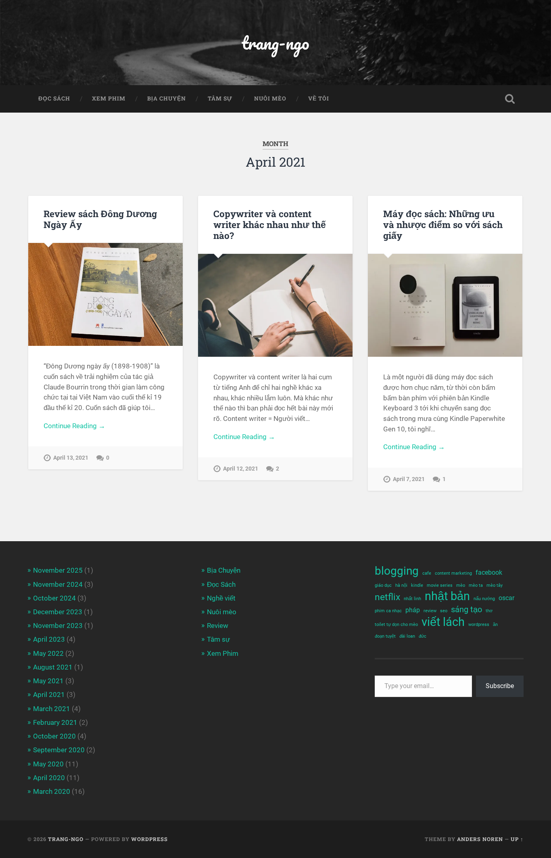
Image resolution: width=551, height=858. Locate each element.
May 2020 (48, 764)
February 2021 (55, 722)
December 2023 (57, 612)
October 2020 (54, 736)
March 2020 (51, 791)
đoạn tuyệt (385, 636)
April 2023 (49, 639)
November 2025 (58, 570)
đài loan (407, 636)
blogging (397, 570)
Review (217, 626)
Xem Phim (108, 98)
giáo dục (383, 585)
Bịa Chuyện (166, 98)
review (430, 610)
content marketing (453, 573)
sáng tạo (466, 609)
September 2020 (59, 750)
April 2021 (49, 695)
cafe (426, 573)
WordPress (149, 839)
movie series (440, 585)
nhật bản (447, 596)
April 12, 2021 (240, 468)
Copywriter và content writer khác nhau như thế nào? (269, 224)
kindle (417, 585)
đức (422, 636)
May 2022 (48, 653)
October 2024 (54, 598)
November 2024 (58, 584)
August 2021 (53, 667)
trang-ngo (275, 42)
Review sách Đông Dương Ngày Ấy (100, 218)
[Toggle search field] (510, 99)
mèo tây (494, 585)
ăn (495, 624)
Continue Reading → (74, 426)
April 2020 (49, 778)
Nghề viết (221, 598)
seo (443, 610)
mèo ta (476, 585)
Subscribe (500, 686)
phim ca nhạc (388, 610)
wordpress (478, 624)
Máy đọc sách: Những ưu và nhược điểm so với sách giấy (443, 224)
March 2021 (51, 709)
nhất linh (412, 598)
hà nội (401, 585)
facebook (489, 572)
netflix (387, 597)
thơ (489, 610)
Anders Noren (480, 839)
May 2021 (48, 681)
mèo (460, 585)
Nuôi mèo (270, 98)
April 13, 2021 (70, 457)
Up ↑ (517, 839)
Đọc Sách (54, 98)
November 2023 (58, 626)
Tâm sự (220, 98)
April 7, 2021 (409, 479)
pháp (412, 610)
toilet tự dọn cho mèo (396, 624)
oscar (506, 598)
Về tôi (318, 98)
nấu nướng (484, 598)
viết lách (443, 622)
